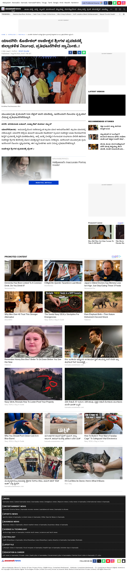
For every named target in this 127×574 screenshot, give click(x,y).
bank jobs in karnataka (38, 555)
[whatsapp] (115, 3)
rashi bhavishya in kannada (12, 540)
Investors (121, 567)
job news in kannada (10, 555)
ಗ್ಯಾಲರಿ (42, 9)
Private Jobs (24, 555)
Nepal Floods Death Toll (109, 14)
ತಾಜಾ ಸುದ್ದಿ (28, 9)
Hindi (61, 3)
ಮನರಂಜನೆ (50, 9)
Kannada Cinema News (11, 509)
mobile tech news (32, 532)
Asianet (11, 560)
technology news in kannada (13, 532)
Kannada (24, 3)
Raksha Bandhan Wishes (22, 14)
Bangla (55, 3)
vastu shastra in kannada (57, 540)
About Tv (17, 567)
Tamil (50, 3)
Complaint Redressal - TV (87, 567)
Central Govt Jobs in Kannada (83, 555)
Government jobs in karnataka (59, 555)
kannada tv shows (61, 509)
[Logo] (12, 9)
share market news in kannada (35, 525)
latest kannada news (22, 502)
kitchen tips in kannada (69, 548)
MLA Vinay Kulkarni (64, 14)
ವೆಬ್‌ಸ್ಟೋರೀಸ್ (70, 9)
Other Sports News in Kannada (52, 517)
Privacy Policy (37, 567)
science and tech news (48, 532)
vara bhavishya (41, 540)
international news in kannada (98, 502)
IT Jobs (98, 555)
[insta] (124, 3)
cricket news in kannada (31, 517)
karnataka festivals (75, 540)
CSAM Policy (47, 567)
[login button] (116, 9)
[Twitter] (110, 3)
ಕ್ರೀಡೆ (89, 9)
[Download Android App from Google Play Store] (119, 561)
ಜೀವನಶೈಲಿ (96, 9)
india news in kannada (77, 502)
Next (124, 14)
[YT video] (119, 3)
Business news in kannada (12, 525)
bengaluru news (51, 502)
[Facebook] (106, 3)
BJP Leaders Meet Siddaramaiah (85, 14)
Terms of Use (26, 567)
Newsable (16, 3)
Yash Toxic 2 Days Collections (44, 14)
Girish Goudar (24, 51)
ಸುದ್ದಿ (36, 9)
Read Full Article (44, 183)
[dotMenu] (111, 9)
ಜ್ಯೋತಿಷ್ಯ (59, 9)
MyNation (75, 3)
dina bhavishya (29, 540)
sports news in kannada (12, 517)
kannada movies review (29, 509)
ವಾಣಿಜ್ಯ (105, 9)
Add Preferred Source (90, 3)
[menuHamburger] (120, 9)
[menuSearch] (124, 9)
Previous (120, 14)
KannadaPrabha (34, 3)
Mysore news (63, 502)
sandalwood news (46, 509)
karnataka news (38, 502)
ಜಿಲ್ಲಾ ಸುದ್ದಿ (82, 9)
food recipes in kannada (33, 548)
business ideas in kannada (58, 525)
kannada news (8, 502)
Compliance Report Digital (107, 567)
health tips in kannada (51, 548)
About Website (8, 567)
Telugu (44, 3)
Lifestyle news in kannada (12, 548)
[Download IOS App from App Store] (124, 561)
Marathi (67, 3)
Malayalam (7, 3)
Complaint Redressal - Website (65, 567)
